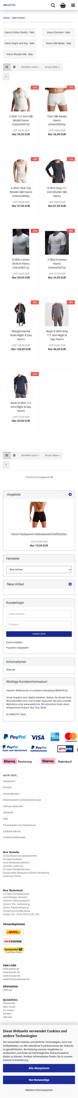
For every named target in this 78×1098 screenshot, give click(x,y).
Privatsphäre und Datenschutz (19, 825)
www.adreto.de (32, 704)
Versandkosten (11, 793)
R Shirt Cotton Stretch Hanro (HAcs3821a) (21, 263)
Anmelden (39, 634)
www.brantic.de (11, 972)
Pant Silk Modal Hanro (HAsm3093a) (57, 120)
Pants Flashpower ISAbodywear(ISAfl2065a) (39, 534)
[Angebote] (70, 494)
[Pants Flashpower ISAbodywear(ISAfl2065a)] (39, 515)
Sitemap (10, 669)
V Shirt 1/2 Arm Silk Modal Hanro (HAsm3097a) (21, 120)
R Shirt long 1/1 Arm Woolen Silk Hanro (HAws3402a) (57, 192)
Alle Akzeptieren (39, 1068)
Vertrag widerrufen (13, 806)
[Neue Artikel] (70, 584)
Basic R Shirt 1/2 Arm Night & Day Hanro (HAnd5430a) (21, 407)
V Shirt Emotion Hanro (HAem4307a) (57, 263)
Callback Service (12, 831)
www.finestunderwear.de (16, 979)
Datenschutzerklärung (15, 1060)
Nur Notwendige (39, 1079)
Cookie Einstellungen (14, 837)
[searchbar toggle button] (53, 5)
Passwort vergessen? (17, 647)
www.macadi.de (11, 975)
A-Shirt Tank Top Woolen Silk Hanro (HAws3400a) (21, 192)
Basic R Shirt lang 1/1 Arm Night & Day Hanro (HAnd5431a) (57, 335)
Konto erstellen (14, 642)
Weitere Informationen (39, 1090)
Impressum (9, 781)
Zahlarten (8, 812)
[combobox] (30, 67)
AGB (5, 818)
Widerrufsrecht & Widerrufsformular (22, 800)
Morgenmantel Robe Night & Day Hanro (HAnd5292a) (21, 335)
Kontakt (7, 787)
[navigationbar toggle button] (73, 5)
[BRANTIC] (8, 5)
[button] (7, 67)
